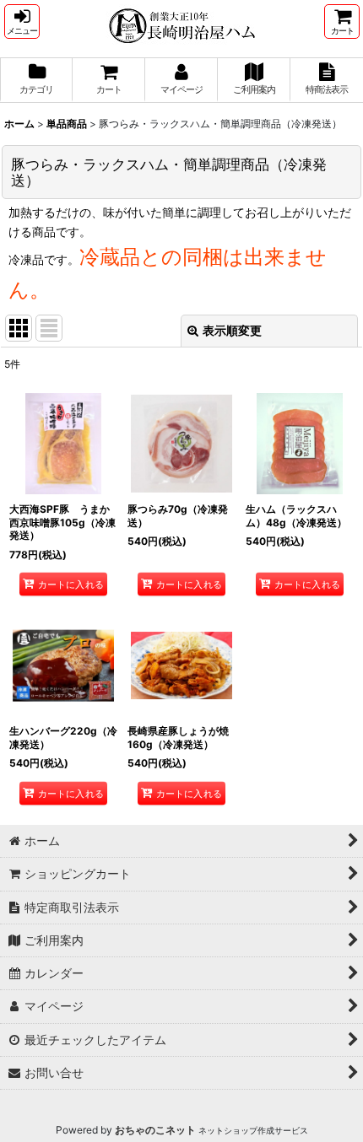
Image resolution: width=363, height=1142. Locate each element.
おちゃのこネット (155, 1129)
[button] (22, 21)
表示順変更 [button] (232, 330)
